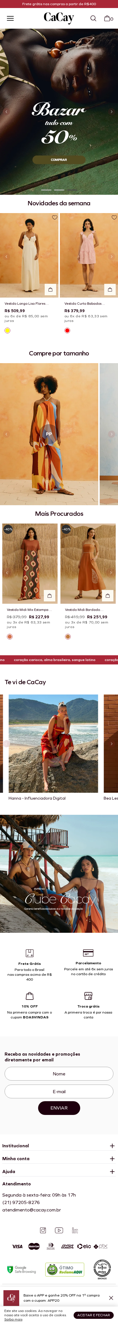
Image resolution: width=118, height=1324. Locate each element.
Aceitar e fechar (93, 1315)
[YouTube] (59, 1230)
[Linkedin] (75, 1230)
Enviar (59, 1108)
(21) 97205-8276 (21, 1202)
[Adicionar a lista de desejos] (54, 217)
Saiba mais (13, 1319)
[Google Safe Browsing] (21, 1269)
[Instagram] (43, 1230)
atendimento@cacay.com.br (31, 1210)
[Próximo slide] (111, 111)
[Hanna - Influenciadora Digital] (53, 744)
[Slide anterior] (6, 111)
